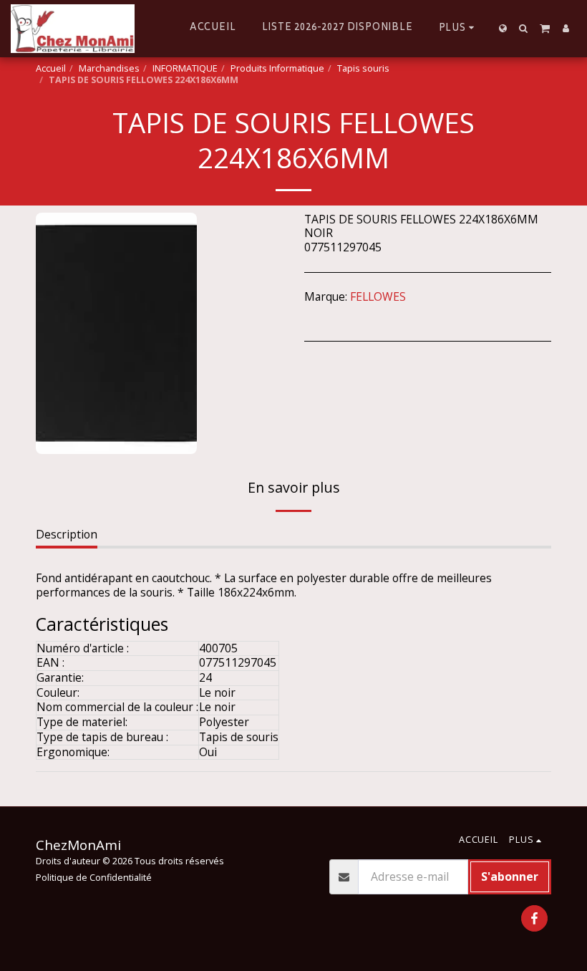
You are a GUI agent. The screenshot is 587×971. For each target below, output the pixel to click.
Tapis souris (363, 68)
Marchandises (109, 68)
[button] (523, 28)
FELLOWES (378, 296)
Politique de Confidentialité (94, 877)
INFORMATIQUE (185, 68)
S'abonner (509, 876)
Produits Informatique (277, 68)
